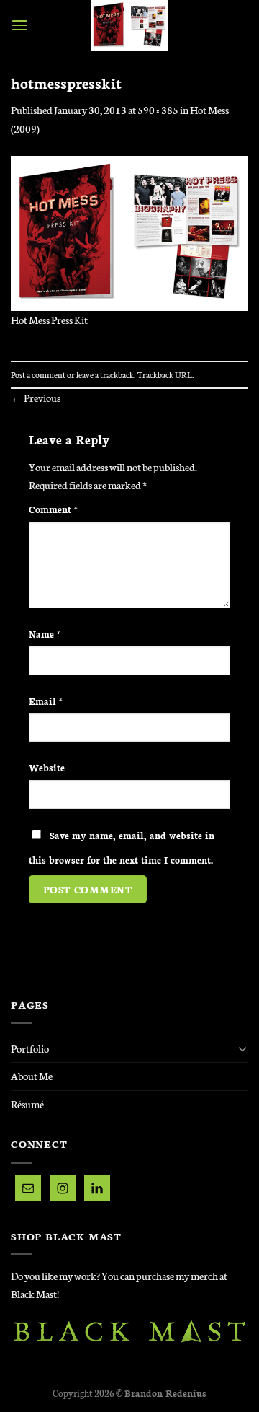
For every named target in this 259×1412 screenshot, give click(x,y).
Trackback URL (164, 374)
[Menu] (19, 25)
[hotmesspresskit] (129, 231)
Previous (35, 397)
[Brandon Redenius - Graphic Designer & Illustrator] (129, 25)
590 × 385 (157, 109)
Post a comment (38, 374)
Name (44, 633)
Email (46, 700)
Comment (53, 508)
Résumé (27, 1104)
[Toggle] (242, 1048)
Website (47, 766)
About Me (32, 1076)
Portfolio (30, 1048)
